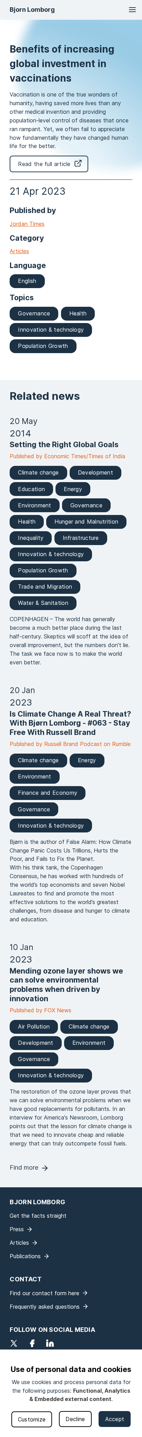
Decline (75, 1419)
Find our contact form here (44, 1293)
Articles (19, 251)
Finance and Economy (47, 792)
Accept (114, 1419)
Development (95, 472)
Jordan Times (27, 223)
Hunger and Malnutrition (86, 521)
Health (78, 313)
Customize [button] (32, 1419)
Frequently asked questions (45, 1306)
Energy (73, 489)
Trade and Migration (45, 586)
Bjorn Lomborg (32, 9)
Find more (24, 1167)
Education (31, 489)
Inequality (30, 537)
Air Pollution (34, 1026)
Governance (34, 313)
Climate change (38, 472)
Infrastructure (81, 537)
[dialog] (71, 1393)
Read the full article (44, 163)
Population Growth (43, 345)
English (27, 280)
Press (17, 1229)
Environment (34, 505)
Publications (25, 1256)
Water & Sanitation (43, 602)
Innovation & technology (51, 329)
